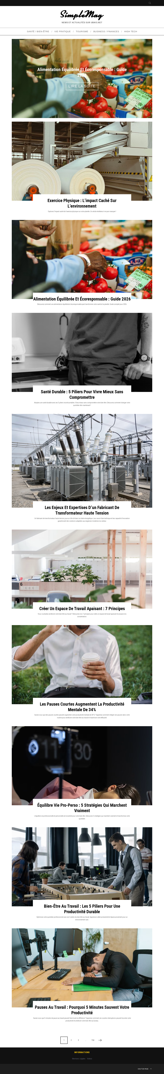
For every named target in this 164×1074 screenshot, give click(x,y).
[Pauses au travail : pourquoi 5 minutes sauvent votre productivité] (82, 967)
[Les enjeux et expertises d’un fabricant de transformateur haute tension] (82, 461)
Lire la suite (82, 86)
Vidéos (89, 1059)
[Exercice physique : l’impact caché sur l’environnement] (82, 161)
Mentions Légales (78, 1059)
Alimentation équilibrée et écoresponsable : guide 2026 (82, 299)
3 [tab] (141, 77)
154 (92, 1040)
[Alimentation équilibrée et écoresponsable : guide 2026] (82, 259)
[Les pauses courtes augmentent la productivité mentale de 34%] (82, 664)
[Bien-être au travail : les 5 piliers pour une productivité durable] (82, 866)
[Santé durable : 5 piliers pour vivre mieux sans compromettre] (82, 352)
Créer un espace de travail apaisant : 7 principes (82, 608)
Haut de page (143, 1069)
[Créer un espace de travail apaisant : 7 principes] (82, 569)
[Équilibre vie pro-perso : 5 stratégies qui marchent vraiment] (82, 765)
